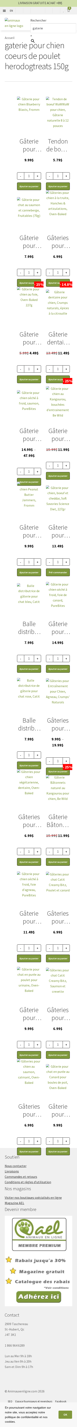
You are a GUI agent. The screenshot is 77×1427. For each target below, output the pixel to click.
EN (11, 10)
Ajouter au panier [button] (29, 1151)
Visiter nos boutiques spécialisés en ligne (33, 1197)
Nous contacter (15, 1166)
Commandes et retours (21, 1177)
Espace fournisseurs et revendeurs (33, 1401)
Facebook (60, 1401)
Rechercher (38, 20)
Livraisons (12, 1171)
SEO (10, 1401)
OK (65, 1414)
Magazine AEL (14, 1203)
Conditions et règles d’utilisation (28, 1182)
